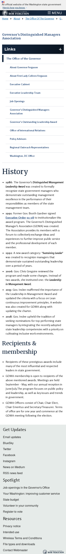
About (17, 18)
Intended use (11, 532)
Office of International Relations (27, 130)
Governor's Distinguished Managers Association (31, 36)
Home (5, 18)
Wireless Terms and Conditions (22, 538)
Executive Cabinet (20, 84)
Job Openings (17, 101)
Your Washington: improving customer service (31, 493)
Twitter (7, 449)
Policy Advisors (18, 138)
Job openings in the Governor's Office (26, 487)
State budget (11, 499)
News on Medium (14, 467)
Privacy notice (12, 526)
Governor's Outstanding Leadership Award (33, 121)
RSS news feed (13, 473)
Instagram (9, 461)
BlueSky (8, 443)
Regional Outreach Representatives (29, 147)
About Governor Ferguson (24, 67)
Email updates (12, 437)
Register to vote (13, 511)
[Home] (15, 13)
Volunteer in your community (20, 505)
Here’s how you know (14, 7)
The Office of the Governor (23, 58)
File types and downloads (19, 544)
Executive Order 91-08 (20, 217)
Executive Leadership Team (25, 92)
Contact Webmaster (15, 550)
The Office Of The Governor (39, 18)
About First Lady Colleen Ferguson (28, 75)
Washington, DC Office (22, 155)
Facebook (9, 455)
